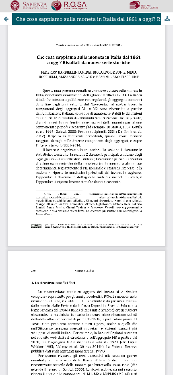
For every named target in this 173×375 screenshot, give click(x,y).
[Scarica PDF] (167, 19)
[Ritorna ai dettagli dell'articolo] (6, 19)
